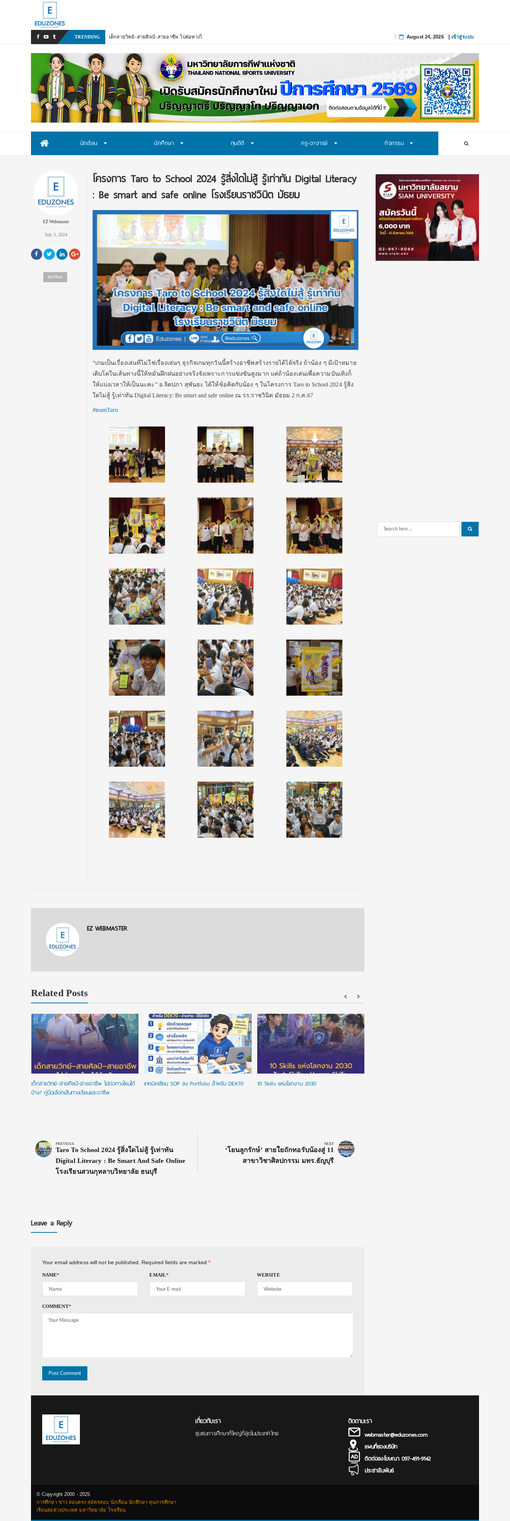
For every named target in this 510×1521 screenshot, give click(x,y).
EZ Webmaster (56, 221)
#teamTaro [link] (105, 410)
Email (159, 1275)
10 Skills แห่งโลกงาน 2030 (286, 1084)
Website (268, 1275)
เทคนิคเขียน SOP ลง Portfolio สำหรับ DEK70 (193, 1084)
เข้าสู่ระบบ (462, 37)
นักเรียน (55, 277)
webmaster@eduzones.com (396, 1435)
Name (51, 1275)
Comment (56, 1306)
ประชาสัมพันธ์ (379, 1470)
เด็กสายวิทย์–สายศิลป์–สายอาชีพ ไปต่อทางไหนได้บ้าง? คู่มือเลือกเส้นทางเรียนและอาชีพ (202, 37)
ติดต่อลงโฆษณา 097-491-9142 (398, 1458)
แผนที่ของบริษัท (381, 1446)
